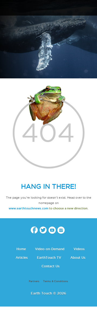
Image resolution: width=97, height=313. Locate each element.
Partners (34, 281)
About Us (77, 257)
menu (6, 8)
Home (21, 249)
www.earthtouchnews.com (28, 208)
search (91, 8)
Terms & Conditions (55, 281)
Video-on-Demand (49, 249)
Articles (22, 257)
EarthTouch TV (49, 257)
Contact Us (50, 266)
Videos (79, 249)
